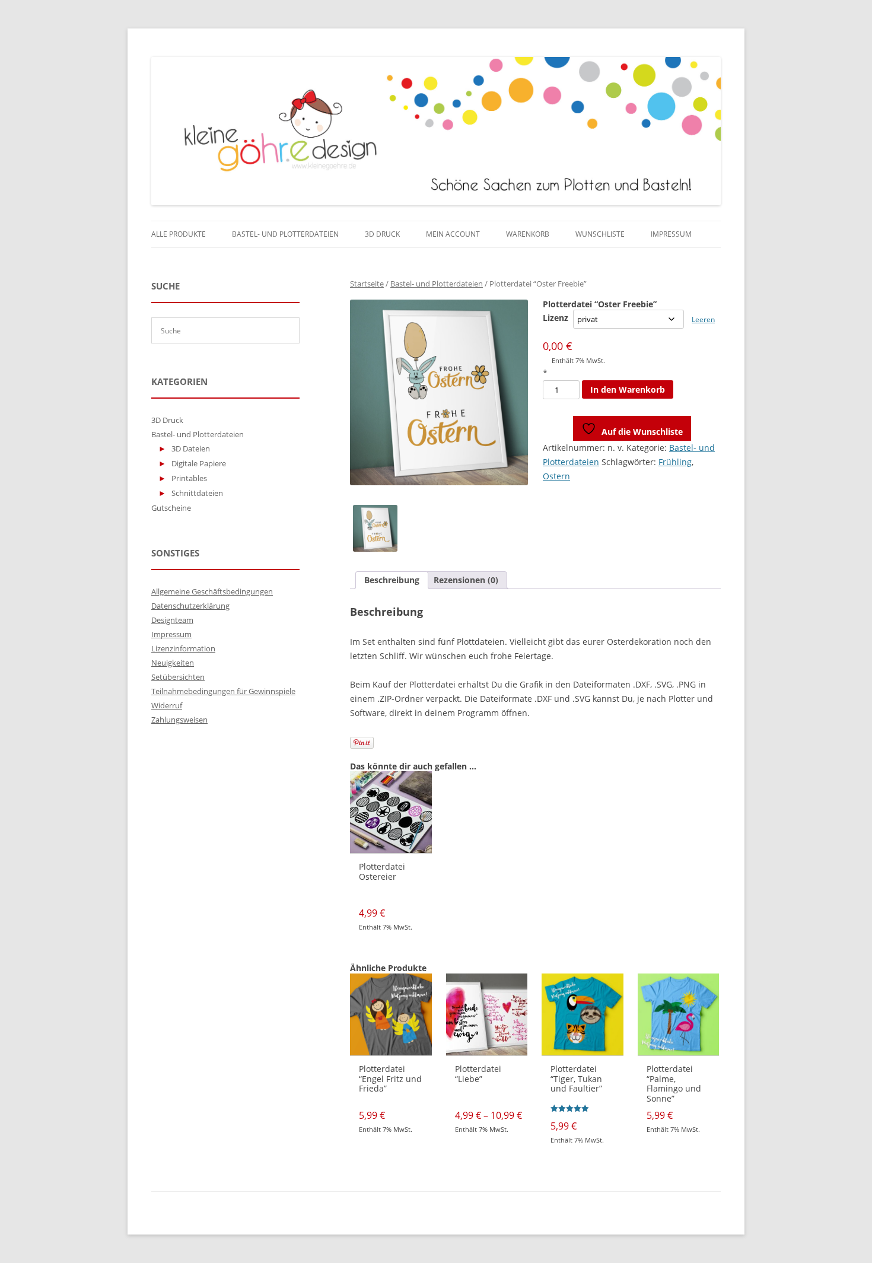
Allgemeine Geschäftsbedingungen (212, 591)
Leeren (703, 319)
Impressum (671, 234)
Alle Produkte (178, 234)
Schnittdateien (197, 493)
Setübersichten (178, 677)
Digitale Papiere (198, 463)
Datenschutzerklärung (190, 605)
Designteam (172, 620)
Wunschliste (600, 234)
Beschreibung (391, 580)
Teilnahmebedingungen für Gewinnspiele (223, 691)
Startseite (367, 283)
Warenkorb (527, 234)
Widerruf (166, 705)
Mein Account (453, 234)
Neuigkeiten (172, 662)
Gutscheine (171, 507)
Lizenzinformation (183, 648)
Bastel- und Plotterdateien (285, 234)
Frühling (675, 461)
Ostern (556, 476)
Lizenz (555, 317)
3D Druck (382, 234)
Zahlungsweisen (179, 719)
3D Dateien (190, 448)
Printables (189, 478)
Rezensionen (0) (466, 580)
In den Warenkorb (627, 389)
